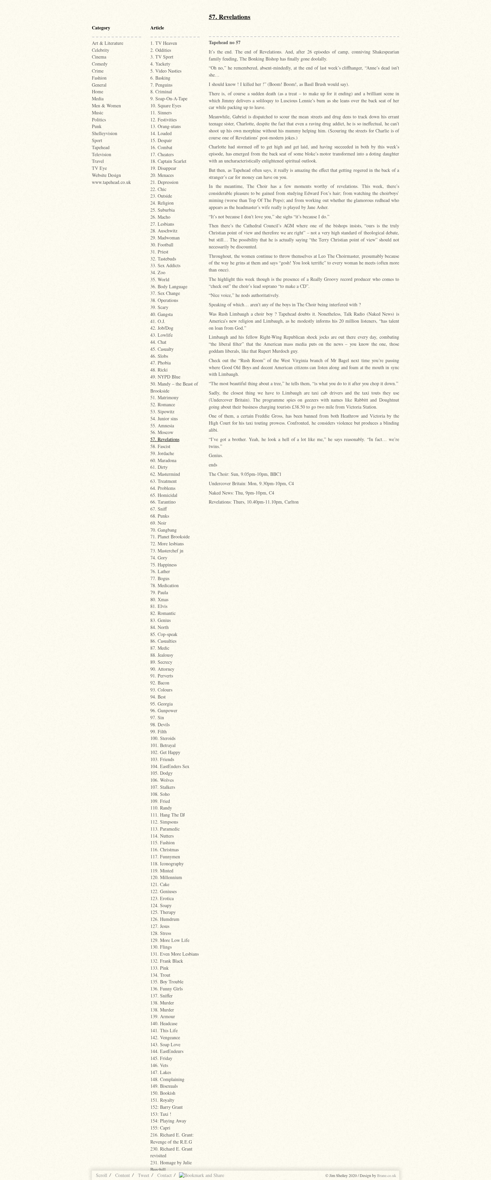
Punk (97, 126)
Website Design (106, 175)
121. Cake (159, 884)
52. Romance (162, 404)
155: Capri (160, 1127)
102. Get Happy (165, 752)
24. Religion (162, 203)
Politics (99, 119)
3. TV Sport (161, 56)
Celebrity (100, 50)
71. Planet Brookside (170, 536)
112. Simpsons (164, 822)
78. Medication (164, 585)
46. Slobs (159, 356)
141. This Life (164, 1030)
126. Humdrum (164, 919)
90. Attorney (162, 669)
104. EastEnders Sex (169, 766)
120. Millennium (166, 877)
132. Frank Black (166, 961)
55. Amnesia (162, 425)
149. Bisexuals (164, 1086)
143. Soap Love (165, 1044)
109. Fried (160, 801)
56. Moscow (161, 432)
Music (97, 112)
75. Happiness (163, 564)
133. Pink (159, 968)
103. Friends (162, 759)
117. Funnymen (165, 856)
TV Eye (99, 168)
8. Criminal (161, 91)
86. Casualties (163, 641)
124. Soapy (161, 905)
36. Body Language (168, 286)
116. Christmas (164, 849)
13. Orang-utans (165, 126)
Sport (97, 140)
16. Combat (161, 147)
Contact (164, 1175)
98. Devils (160, 724)
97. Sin (157, 717)
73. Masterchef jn (166, 550)
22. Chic (158, 189)
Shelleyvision (104, 133)
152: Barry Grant (166, 1107)
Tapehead (101, 147)
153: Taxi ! (160, 1114)
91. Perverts (161, 675)
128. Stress (160, 933)
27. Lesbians (162, 224)
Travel (98, 161)
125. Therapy (163, 912)
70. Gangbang (163, 530)
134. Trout (160, 975)
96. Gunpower (163, 710)
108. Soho (160, 794)
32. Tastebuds (163, 258)
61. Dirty (159, 467)
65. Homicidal (163, 495)
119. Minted (161, 870)
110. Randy (161, 807)
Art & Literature (107, 43)
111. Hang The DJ (167, 815)
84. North (159, 627)
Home (97, 91)
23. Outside (161, 196)
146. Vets (159, 1065)
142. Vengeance (165, 1037)
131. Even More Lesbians (174, 954)
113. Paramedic (165, 829)
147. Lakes (160, 1072)
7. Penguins (161, 85)
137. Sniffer (161, 995)
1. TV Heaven (163, 43)
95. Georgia (161, 704)
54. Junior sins (164, 418)
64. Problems (162, 488)
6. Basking (160, 78)
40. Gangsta (161, 314)
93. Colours (161, 689)
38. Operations (164, 300)
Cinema (99, 56)
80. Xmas (159, 599)
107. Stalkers (162, 787)
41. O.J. (157, 321)
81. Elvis (158, 606)
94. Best (158, 696)
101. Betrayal (163, 745)
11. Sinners (161, 112)
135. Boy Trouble (166, 981)
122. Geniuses (163, 891)
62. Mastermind (165, 474)
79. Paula (159, 592)
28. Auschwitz (163, 230)
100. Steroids (162, 738)
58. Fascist (160, 446)
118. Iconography (167, 863)
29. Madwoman (165, 237)
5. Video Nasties (165, 71)
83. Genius (160, 620)
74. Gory (158, 557)
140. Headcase (163, 1023)
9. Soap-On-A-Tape (168, 98)
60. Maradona (163, 460)
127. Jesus (159, 926)
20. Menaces (162, 175)
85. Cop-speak (163, 634)
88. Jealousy (161, 655)
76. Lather (160, 571)
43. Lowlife (161, 335)
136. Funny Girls (166, 988)
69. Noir (158, 523)
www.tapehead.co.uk (111, 182)
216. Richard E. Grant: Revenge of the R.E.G (172, 1138)
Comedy (100, 64)
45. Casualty (162, 349)
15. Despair (161, 140)
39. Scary (159, 307)
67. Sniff (158, 509)
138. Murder (162, 1002)
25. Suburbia (162, 210)
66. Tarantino (163, 502)
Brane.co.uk (386, 1175)
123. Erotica (162, 898)
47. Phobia (160, 362)
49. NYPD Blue (165, 376)
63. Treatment (163, 481)
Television (101, 154)
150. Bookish (162, 1093)
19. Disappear (163, 168)
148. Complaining (167, 1079)
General (99, 85)
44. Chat (158, 342)
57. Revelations (164, 439)
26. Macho (160, 217)
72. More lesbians (167, 543)
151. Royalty (162, 1100)
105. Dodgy (161, 773)
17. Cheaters (162, 154)
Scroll (101, 1175)
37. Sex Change (165, 293)
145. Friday (161, 1058)
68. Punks (159, 516)
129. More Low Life (169, 940)
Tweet (143, 1175)
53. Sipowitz (162, 411)
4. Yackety (160, 64)
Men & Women (106, 105)
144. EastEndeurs (166, 1051)
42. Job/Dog (161, 328)
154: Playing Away (168, 1120)
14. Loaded (161, 133)
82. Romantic (163, 613)
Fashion (99, 78)
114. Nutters (162, 836)
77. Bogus (159, 578)
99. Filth (158, 731)
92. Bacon (159, 682)
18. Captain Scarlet (168, 161)
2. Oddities (160, 50)
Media (98, 98)
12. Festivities (163, 119)
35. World (159, 279)
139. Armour (162, 1016)
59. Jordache (162, 453)
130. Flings (161, 947)
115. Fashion (162, 842)
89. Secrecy (161, 662)
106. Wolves (162, 780)
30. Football (161, 244)
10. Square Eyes (165, 105)
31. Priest (159, 251)
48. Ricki (159, 369)
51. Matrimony (164, 397)
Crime (98, 71)
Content (122, 1175)
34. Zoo (157, 272)
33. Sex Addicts (165, 265)
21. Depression (164, 182)
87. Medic (159, 648)
